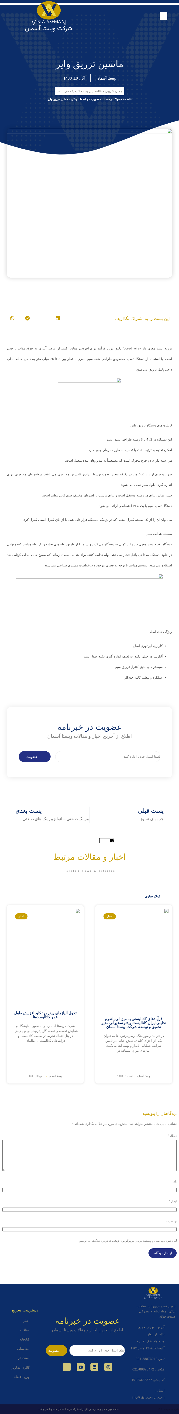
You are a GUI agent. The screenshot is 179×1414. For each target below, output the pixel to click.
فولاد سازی (152, 896)
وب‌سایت (171, 1221)
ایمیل (173, 1201)
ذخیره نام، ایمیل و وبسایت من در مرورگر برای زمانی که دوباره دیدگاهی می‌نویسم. (126, 1240)
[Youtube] (81, 1367)
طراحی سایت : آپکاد (168, 1409)
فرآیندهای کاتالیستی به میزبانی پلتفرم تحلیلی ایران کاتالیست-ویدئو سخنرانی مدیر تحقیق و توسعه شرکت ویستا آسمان (133, 1023)
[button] (163, 16)
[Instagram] (108, 1367)
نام (174, 1181)
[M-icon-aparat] (67, 1367)
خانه (129, 99)
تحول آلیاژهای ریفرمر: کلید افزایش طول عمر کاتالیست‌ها (45, 1015)
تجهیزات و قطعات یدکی (85, 99)
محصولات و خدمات (113, 99)
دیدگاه (172, 1135)
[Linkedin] (94, 1367)
